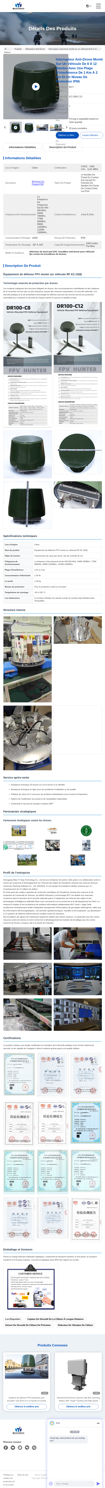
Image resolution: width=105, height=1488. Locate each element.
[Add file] (51, 1484)
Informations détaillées (22, 147)
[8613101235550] (20, 1447)
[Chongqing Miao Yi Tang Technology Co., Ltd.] (18, 6)
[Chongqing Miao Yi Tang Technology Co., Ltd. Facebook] (5, 1447)
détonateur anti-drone (35, 49)
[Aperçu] (18, 1434)
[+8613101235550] (34, 1447)
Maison (7, 49)
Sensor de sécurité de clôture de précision (28, 1325)
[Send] (98, 1484)
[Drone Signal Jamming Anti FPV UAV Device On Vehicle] (35, 87)
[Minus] (98, 1423)
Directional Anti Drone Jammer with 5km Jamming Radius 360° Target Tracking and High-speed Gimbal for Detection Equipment (78, 1399)
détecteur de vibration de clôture (75, 1325)
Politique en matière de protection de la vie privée (9, 1480)
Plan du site (23, 1475)
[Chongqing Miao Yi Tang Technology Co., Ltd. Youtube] (12, 1447)
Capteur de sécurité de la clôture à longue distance (55, 1319)
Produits (18, 49)
